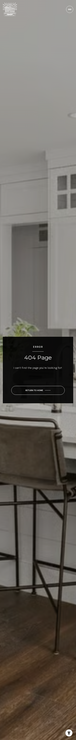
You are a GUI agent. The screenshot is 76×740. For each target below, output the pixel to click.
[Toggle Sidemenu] (69, 9)
